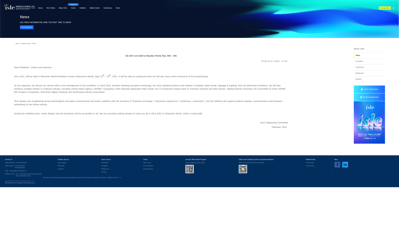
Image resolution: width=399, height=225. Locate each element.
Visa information (148, 166)
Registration (73, 4)
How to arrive (147, 162)
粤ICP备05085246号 (10, 183)
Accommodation (148, 169)
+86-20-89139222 (21, 162)
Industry (358, 79)
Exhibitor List (105, 169)
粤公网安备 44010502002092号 (26, 183)
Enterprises (359, 73)
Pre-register (104, 166)
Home (40, 8)
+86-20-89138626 (20, 167)
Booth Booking (62, 162)
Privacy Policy (310, 162)
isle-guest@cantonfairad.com (18, 171)
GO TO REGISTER (27, 27)
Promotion (359, 61)
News (358, 55)
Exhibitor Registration (371, 97)
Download (60, 169)
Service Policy (310, 166)
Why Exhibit (61, 166)
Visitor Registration (371, 89)
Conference (359, 67)
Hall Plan (103, 172)
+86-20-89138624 (20, 166)
